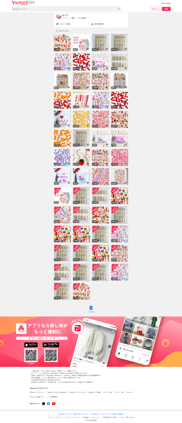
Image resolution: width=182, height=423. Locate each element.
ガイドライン (96, 417)
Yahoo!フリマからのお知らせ (57, 392)
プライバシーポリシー (55, 417)
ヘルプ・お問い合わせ (126, 417)
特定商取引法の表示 (110, 417)
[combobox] (66, 8)
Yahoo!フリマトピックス (77, 392)
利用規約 (86, 417)
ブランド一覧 (118, 392)
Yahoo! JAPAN (166, 3)
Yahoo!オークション (81, 414)
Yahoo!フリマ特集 (94, 392)
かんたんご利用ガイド (37, 397)
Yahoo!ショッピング (100, 414)
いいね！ (68, 49)
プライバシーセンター (72, 417)
